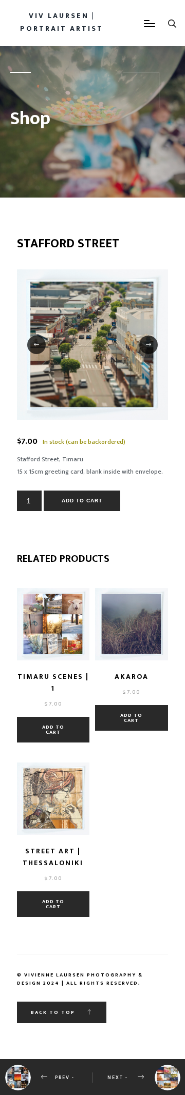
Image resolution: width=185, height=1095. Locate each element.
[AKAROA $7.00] (131, 624)
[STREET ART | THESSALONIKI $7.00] (53, 798)
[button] (36, 345)
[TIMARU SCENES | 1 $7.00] (53, 624)
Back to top (54, 1012)
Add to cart (82, 500)
